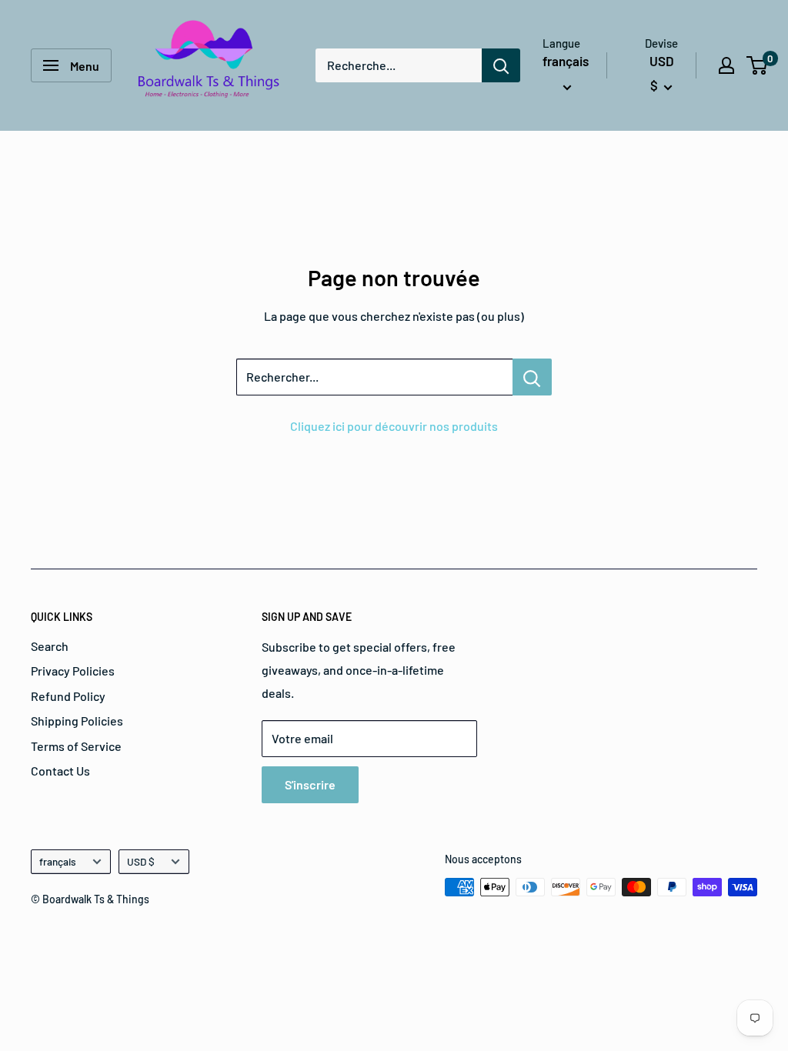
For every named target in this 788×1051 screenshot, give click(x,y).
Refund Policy (68, 696)
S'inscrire (310, 784)
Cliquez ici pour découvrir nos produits (394, 426)
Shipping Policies (77, 720)
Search (49, 646)
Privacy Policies (73, 670)
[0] (757, 65)
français (57, 861)
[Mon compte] (726, 65)
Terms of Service (76, 746)
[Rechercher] (501, 65)
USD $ (141, 861)
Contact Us (60, 770)
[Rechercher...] (532, 377)
